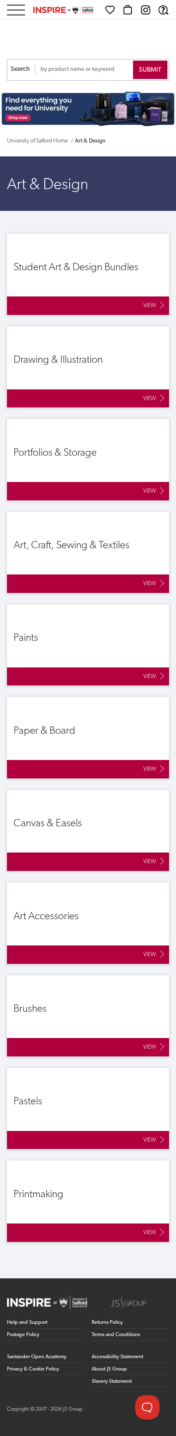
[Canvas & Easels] (88, 830)
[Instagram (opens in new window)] (145, 10)
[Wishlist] (110, 10)
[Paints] (88, 644)
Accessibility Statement (117, 1356)
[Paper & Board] (88, 737)
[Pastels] (88, 1108)
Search (20, 69)
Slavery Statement (112, 1381)
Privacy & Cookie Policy (33, 1369)
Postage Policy (23, 1334)
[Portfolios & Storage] (88, 459)
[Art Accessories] (88, 922)
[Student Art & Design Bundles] (88, 274)
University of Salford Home (37, 141)
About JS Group (109, 1369)
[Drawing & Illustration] (88, 366)
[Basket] (127, 10)
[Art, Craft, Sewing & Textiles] (88, 552)
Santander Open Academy (36, 1356)
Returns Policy (107, 1322)
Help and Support (27, 1322)
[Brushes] (88, 1015)
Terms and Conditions (116, 1334)
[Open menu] (16, 11)
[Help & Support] (163, 10)
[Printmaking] (88, 1201)
